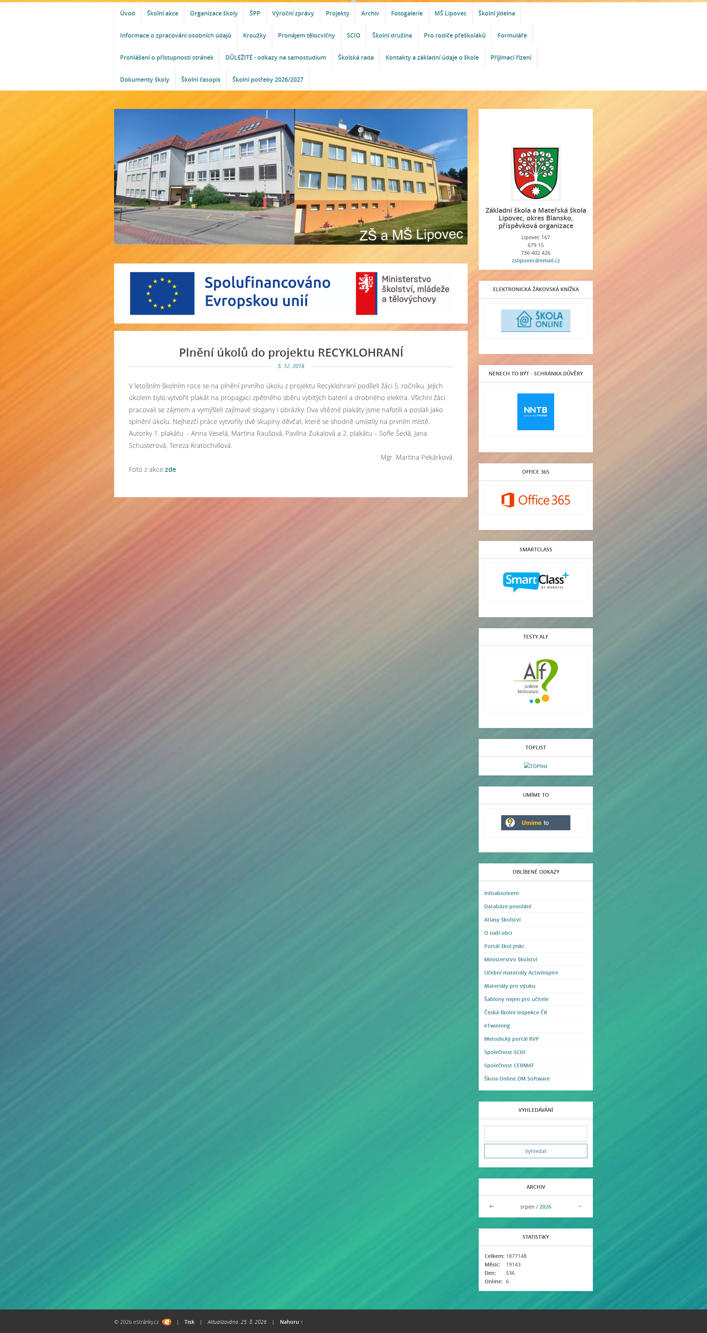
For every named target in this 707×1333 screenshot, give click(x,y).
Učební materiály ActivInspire (521, 972)
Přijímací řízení (510, 57)
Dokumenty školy (144, 79)
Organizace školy (214, 13)
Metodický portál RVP (511, 1038)
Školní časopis (201, 79)
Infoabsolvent (501, 893)
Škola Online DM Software (517, 1078)
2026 (545, 1206)
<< (492, 1206)
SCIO (353, 35)
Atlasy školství (502, 919)
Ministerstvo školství (510, 959)
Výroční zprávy (293, 13)
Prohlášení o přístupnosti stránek (167, 57)
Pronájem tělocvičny (306, 35)
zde (170, 469)
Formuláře (512, 35)
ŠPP (255, 13)
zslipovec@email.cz (536, 260)
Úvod (127, 13)
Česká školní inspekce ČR (515, 1012)
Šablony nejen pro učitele (516, 999)
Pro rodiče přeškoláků (455, 35)
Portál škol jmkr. (505, 946)
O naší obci (498, 932)
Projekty (337, 13)
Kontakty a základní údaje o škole (432, 57)
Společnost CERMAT (509, 1065)
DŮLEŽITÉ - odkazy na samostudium (275, 57)
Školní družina (392, 35)
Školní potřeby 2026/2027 (267, 79)
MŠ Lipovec (451, 13)
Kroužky (254, 35)
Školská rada (356, 57)
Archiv (370, 13)
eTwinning (497, 1025)
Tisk (189, 1321)
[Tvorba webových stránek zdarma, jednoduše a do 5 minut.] (166, 1322)
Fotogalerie (407, 13)
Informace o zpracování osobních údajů (175, 35)
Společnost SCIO (504, 1052)
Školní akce (162, 13)
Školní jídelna (496, 13)
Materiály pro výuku (509, 985)
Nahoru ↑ (291, 1321)
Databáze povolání (507, 906)
